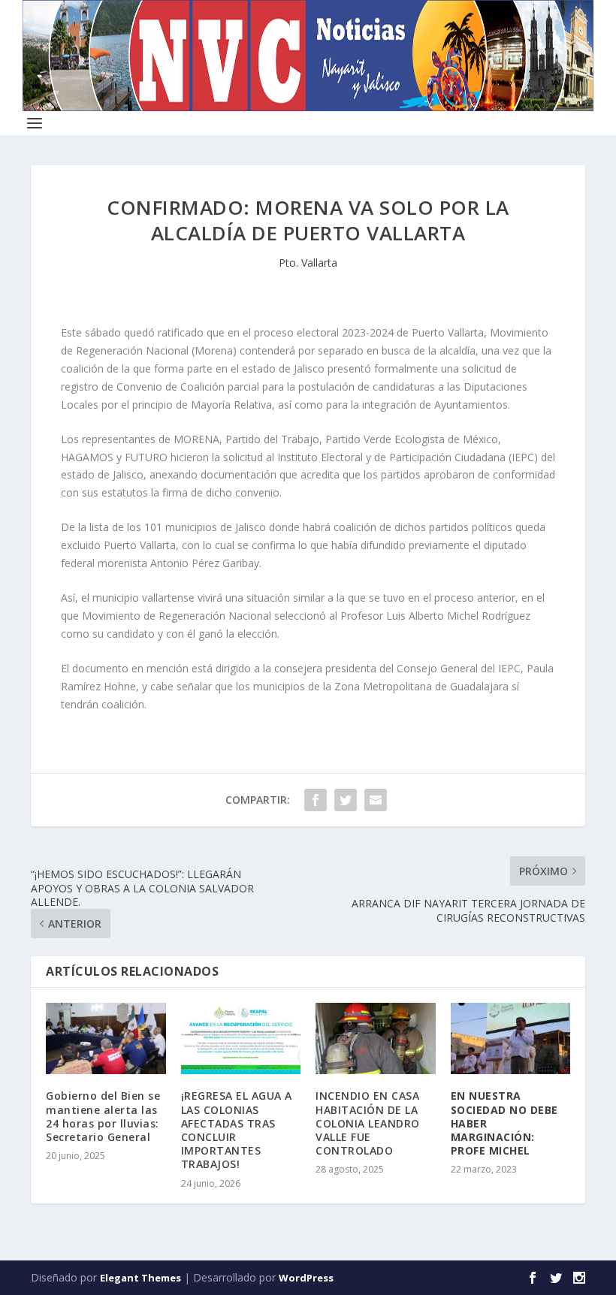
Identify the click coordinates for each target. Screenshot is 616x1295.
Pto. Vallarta (308, 262)
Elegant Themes (140, 1277)
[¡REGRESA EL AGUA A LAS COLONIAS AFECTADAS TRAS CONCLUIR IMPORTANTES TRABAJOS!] (241, 1039)
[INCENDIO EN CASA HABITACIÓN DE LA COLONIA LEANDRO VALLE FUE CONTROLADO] (376, 1039)
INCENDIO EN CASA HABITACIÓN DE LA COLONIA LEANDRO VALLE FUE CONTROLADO (368, 1123)
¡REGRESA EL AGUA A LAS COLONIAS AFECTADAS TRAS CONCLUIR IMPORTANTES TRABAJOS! (236, 1129)
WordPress (306, 1277)
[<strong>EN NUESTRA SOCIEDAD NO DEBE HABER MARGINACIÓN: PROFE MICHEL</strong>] (511, 1039)
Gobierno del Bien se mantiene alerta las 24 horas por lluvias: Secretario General (103, 1116)
